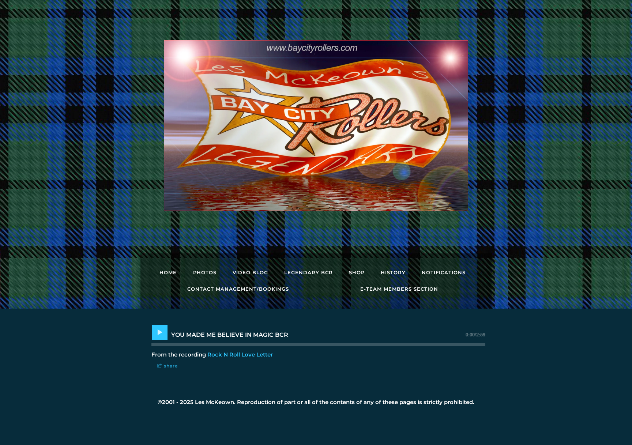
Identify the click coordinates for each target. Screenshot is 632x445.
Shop (357, 272)
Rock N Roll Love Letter (240, 354)
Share (171, 366)
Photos (205, 272)
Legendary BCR (308, 272)
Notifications (444, 272)
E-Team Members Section (399, 289)
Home (168, 272)
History (393, 272)
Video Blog (250, 272)
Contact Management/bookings (238, 289)
